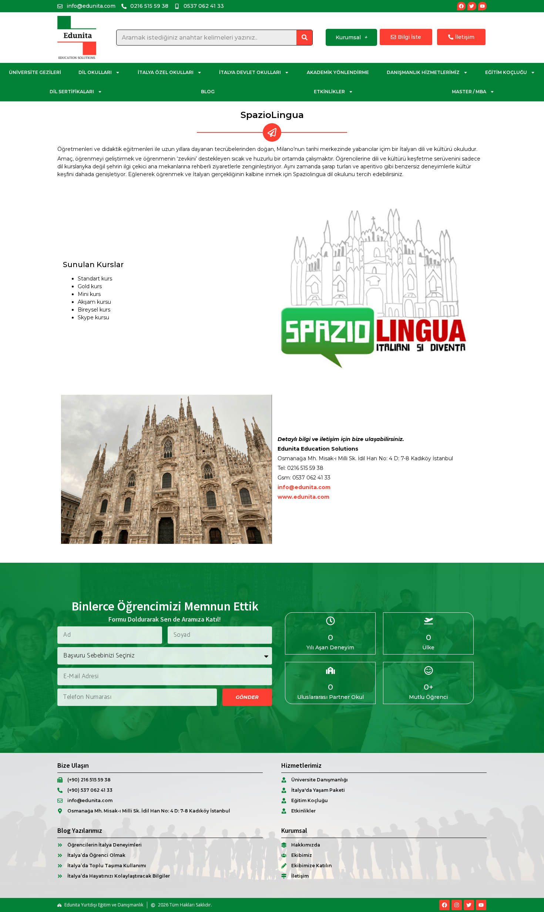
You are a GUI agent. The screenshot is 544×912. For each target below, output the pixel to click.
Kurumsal (348, 37)
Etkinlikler (329, 91)
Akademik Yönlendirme (338, 72)
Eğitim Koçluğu (506, 72)
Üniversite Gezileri (35, 72)
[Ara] (304, 37)
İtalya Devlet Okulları (250, 72)
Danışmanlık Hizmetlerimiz (423, 72)
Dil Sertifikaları (72, 91)
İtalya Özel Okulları (166, 72)
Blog (208, 91)
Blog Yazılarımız (79, 830)
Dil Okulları (95, 72)
